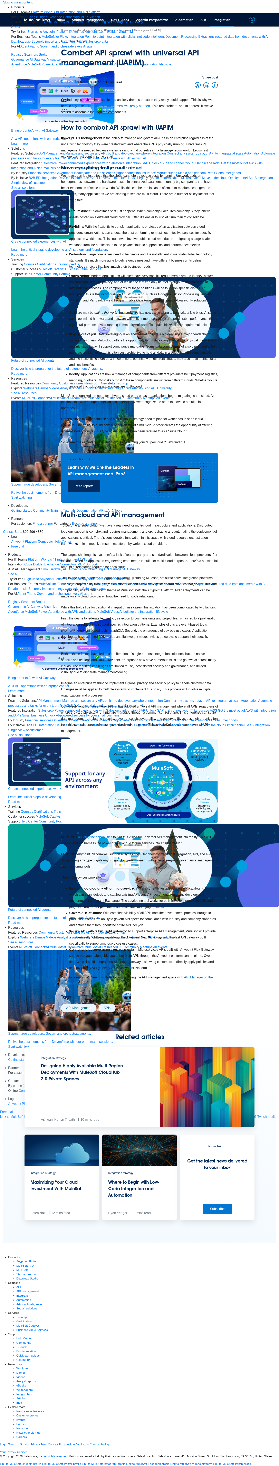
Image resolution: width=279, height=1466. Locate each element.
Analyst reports (26, 1381)
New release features (30, 1411)
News (61, 20)
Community (23, 1342)
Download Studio (27, 1278)
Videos (20, 1377)
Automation (184, 20)
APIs (203, 20)
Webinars (22, 1368)
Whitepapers (24, 1389)
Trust (44, 1444)
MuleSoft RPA (25, 1265)
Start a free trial (26, 1274)
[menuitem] (65, 12)
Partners (21, 1424)
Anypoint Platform (27, 1261)
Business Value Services (32, 1329)
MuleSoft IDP (24, 1270)
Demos (21, 1372)
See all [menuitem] (16, 27)
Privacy (35, 1444)
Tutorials (21, 1347)
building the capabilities (95, 837)
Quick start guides (28, 1355)
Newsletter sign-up (28, 1432)
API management (27, 1291)
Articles (21, 1398)
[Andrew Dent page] (69, 81)
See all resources (20, 942)
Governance (20, 59)
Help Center (24, 1338)
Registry (17, 54)
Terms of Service (19, 1444)
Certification (24, 1321)
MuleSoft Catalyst (27, 1325)
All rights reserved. (56, 1456)
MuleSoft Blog (37, 20)
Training (21, 1317)
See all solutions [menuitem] (20, 735)
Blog (19, 1402)
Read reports (84, 486)
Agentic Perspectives (152, 20)
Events (20, 1419)
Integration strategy (73, 41)
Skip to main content (17, 2)
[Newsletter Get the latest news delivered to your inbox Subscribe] (217, 1219)
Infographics (24, 1394)
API (18, 1287)
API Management (78, 1008)
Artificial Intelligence (88, 20)
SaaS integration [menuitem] (261, 178)
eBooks (21, 1385)
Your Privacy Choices (13, 1452)
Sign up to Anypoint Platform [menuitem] (47, 31)
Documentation (26, 1351)
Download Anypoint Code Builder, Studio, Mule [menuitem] (103, 31)
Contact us (23, 1359)
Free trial (17, 546)
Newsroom (23, 1428)
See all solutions (26, 1308)
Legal (3, 1444)
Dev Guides (120, 20)
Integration (222, 20)
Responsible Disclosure (74, 1444)
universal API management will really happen (117, 106)
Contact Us (11, 531)
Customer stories (27, 1415)
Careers (21, 1436)
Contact (53, 1444)
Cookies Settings (100, 1444)
